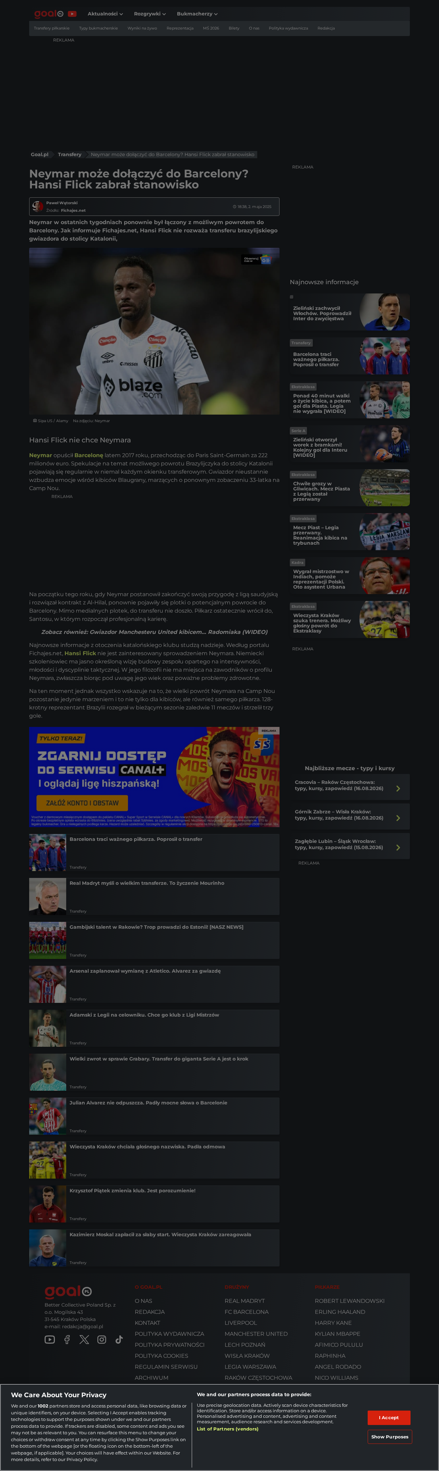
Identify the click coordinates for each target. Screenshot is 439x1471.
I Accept (389, 1417)
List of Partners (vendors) (228, 1429)
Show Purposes (390, 1436)
